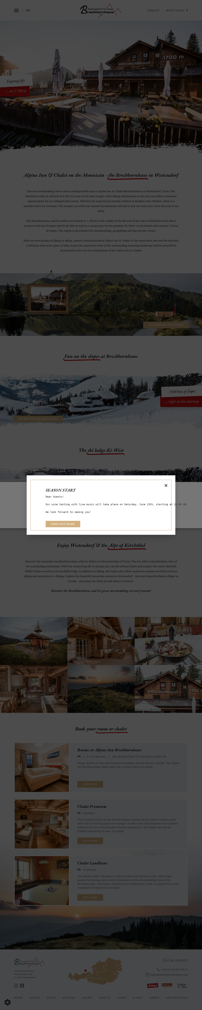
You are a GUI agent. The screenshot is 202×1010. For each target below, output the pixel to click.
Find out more (63, 524)
